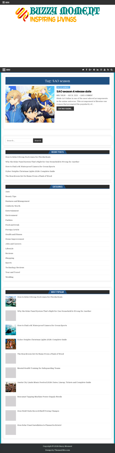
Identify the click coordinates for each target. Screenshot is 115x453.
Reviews (9, 253)
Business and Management (17, 201)
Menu (7, 2)
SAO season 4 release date (74, 91)
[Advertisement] (57, 46)
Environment (11, 215)
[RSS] (108, 69)
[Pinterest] (94, 69)
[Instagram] (101, 69)
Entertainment (63, 87)
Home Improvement (14, 239)
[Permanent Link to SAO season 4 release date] (29, 104)
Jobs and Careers (13, 244)
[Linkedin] (97, 69)
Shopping (9, 258)
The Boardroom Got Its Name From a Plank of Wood (28, 176)
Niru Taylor (61, 95)
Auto (7, 192)
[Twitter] (83, 69)
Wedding (9, 277)
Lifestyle (9, 249)
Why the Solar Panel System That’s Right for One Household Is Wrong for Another (42, 162)
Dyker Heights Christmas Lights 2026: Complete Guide (30, 171)
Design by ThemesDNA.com (57, 450)
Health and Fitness (13, 234)
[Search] (111, 69)
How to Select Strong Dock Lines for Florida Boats (27, 157)
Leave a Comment (86, 95)
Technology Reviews (14, 267)
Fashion (8, 220)
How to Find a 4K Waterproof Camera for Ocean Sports (30, 166)
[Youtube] (104, 69)
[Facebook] (86, 69)
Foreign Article (12, 230)
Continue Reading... (66, 108)
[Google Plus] (90, 69)
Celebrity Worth (12, 206)
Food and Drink (12, 225)
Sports (8, 263)
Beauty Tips (10, 196)
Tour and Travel (12, 272)
